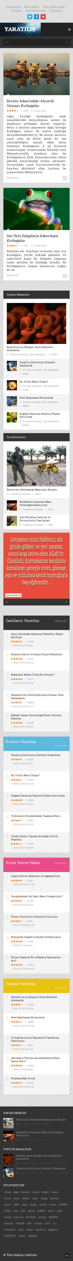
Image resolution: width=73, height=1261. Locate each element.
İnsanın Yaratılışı (19, 354)
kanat (7, 1217)
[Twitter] (29, 16)
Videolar (55, 11)
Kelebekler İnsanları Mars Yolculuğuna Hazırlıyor (35, 503)
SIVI (47, 1223)
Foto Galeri (32, 7)
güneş (31, 1210)
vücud (29, 1229)
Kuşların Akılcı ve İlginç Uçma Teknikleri (37, 654)
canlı (35, 1198)
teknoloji (9, 1229)
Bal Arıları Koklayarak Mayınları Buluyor (32, 489)
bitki (17, 1198)
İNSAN (33, 1235)
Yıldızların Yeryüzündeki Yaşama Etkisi (35, 816)
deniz (7, 1204)
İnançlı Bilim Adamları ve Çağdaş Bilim (35, 876)
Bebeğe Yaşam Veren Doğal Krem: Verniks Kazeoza (36, 717)
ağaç (16, 1192)
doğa (24, 1204)
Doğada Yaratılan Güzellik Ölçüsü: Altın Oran (40, 415)
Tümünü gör (60, 620)
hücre (51, 1210)
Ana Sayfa (13, 7)
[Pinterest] (43, 16)
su (54, 1223)
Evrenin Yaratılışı (32, 369)
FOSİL (7, 1210)
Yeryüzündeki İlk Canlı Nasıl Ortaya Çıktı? (37, 896)
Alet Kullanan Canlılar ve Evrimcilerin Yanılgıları (35, 519)
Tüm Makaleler (54, 7)
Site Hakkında (35, 11)
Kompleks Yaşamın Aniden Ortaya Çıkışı (36, 937)
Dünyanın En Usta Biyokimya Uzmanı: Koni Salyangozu (37, 696)
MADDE (53, 1217)
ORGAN (20, 1223)
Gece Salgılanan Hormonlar (36, 397)
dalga (44, 1198)
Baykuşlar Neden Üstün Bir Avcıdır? (32, 674)
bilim (7, 1198)
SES (29, 1223)
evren (52, 1204)
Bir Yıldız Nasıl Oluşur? (34, 381)
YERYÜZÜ (10, 1235)
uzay (20, 1229)
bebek (45, 1192)
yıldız (22, 1235)
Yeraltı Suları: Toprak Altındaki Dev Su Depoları (34, 838)
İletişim (16, 11)
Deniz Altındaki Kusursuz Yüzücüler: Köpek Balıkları (37, 635)
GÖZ (23, 1210)
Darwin (54, 1198)
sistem (38, 1223)
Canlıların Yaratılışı (20, 493)
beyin (55, 1192)
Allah (7, 1192)
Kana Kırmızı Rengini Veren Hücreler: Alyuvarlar (30, 348)
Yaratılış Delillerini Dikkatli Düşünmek (37, 364)
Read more (13, 177)
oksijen (8, 1223)
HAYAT (41, 1210)
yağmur (53, 1229)
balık (36, 1192)
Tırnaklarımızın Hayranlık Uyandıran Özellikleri (35, 1039)
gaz (16, 1210)
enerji (43, 1204)
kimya (42, 1217)
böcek (26, 1198)
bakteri (25, 1192)
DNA (16, 1204)
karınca (18, 1217)
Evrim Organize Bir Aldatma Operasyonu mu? (36, 959)
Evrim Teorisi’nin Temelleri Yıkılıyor (34, 916)
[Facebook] (36, 16)
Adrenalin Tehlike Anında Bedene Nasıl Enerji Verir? (35, 1059)
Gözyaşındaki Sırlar (23, 1078)
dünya (33, 1204)
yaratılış (40, 1229)
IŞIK (59, 1210)
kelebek (31, 1217)
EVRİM (63, 1204)
